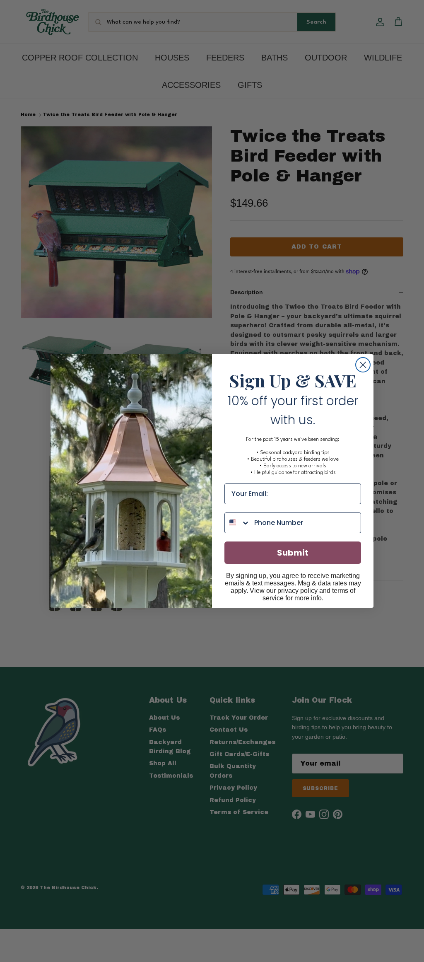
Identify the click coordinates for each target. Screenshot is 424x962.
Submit (292, 552)
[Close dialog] (363, 365)
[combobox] (237, 523)
